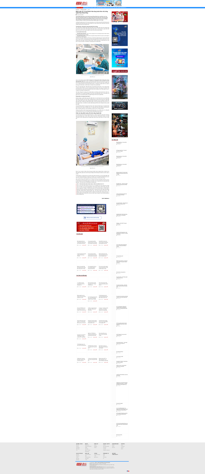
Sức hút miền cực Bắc (119, 356)
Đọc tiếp (83, 245)
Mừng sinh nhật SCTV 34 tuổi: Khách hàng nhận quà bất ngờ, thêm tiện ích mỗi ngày (122, 173)
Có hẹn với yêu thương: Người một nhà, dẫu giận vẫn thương (121, 194)
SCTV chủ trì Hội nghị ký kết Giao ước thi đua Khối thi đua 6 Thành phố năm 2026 (122, 424)
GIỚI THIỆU (114, 453)
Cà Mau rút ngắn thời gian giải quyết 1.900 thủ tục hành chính (92, 309)
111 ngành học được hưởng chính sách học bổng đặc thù (80, 283)
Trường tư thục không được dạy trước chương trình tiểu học (92, 359)
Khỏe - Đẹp (115, 7)
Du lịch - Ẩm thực (110, 7)
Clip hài (113, 446)
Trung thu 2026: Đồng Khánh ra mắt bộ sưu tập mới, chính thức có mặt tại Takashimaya (122, 233)
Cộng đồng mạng (100, 7)
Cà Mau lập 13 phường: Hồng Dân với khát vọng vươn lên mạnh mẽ (81, 359)
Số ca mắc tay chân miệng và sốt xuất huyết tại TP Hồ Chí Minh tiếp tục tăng (103, 267)
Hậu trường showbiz (106, 446)
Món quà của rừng (119, 434)
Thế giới (119, 7)
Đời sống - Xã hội (80, 7)
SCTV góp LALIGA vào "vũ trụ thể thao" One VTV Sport (121, 151)
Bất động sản (87, 451)
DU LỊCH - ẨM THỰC (79, 453)
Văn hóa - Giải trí (93, 7)
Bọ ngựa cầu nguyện (119, 403)
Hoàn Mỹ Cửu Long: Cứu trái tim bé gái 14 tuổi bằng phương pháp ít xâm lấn (103, 242)
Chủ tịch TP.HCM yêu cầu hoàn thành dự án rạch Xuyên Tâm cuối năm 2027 (81, 309)
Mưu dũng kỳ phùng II (119, 351)
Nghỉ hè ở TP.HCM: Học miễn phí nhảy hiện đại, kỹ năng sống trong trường (92, 334)
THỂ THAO (123, 443)
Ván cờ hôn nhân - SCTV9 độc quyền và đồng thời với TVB (121, 277)
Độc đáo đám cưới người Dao (120, 272)
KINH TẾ (86, 443)
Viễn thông (104, 457)
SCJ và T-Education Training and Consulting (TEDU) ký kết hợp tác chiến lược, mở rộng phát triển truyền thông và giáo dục (121, 308)
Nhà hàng (77, 459)
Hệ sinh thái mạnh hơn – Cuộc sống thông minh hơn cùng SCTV (121, 343)
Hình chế (113, 447)
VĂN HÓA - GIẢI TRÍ (106, 443)
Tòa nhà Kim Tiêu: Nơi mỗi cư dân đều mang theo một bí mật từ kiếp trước (122, 297)
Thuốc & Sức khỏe (87, 457)
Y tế (76, 450)
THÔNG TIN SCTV (115, 454)
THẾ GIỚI (95, 453)
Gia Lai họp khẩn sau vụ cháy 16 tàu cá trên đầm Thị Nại (103, 334)
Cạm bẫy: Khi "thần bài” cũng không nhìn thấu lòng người (121, 362)
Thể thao (105, 7)
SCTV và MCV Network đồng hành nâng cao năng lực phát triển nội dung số (121, 245)
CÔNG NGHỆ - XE (106, 453)
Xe (103, 458)
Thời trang (104, 447)
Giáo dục (77, 446)
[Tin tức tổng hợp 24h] (81, 1)
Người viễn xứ (96, 457)
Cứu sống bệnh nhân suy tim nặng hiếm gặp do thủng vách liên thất (92, 267)
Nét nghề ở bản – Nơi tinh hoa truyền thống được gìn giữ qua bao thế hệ (121, 184)
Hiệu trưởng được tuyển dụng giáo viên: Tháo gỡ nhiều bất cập (92, 283)
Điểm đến (77, 454)
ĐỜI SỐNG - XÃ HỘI (79, 443)
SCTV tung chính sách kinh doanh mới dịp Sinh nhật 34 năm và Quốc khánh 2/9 (121, 324)
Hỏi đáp (95, 447)
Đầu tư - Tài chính (87, 450)
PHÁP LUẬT (96, 443)
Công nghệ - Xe (123, 7)
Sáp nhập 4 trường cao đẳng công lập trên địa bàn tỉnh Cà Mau (103, 346)
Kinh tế (84, 7)
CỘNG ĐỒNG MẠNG (115, 443)
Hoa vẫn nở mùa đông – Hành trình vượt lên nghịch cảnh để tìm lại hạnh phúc (121, 286)
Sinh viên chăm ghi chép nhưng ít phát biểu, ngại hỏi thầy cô (103, 283)
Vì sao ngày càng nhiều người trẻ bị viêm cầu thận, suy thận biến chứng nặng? (92, 242)
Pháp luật (88, 7)
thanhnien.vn (107, 198)
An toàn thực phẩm (88, 454)
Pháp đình (95, 446)
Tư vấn (86, 459)
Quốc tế (122, 447)
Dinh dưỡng (87, 458)
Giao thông (77, 447)
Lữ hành (77, 457)
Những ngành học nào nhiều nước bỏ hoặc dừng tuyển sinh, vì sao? (81, 296)
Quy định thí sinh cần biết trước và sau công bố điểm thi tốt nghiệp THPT (103, 321)
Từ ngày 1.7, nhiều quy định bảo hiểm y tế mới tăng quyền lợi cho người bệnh (103, 309)
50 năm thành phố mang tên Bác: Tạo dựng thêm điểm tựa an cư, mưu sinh (81, 321)
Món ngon (77, 458)
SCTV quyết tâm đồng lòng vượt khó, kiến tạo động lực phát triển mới (122, 414)
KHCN (104, 454)
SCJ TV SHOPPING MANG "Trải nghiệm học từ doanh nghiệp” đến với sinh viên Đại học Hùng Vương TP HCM (122, 409)
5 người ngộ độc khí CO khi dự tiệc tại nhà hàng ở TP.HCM (81, 254)
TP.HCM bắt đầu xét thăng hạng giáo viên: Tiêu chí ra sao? (92, 346)
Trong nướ (122, 446)
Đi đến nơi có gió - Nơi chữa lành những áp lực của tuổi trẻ (121, 366)
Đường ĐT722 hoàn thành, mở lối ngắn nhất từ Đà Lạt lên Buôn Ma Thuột (92, 321)
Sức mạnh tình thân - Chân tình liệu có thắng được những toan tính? (122, 203)
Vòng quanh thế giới (97, 454)
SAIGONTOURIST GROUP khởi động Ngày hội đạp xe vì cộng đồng (121, 215)
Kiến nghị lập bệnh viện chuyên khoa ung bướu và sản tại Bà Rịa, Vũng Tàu (81, 242)
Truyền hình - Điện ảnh (106, 450)
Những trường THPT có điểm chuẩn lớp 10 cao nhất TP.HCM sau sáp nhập (103, 359)
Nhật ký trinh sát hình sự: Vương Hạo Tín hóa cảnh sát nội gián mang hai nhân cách (121, 261)
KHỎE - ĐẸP (87, 453)
